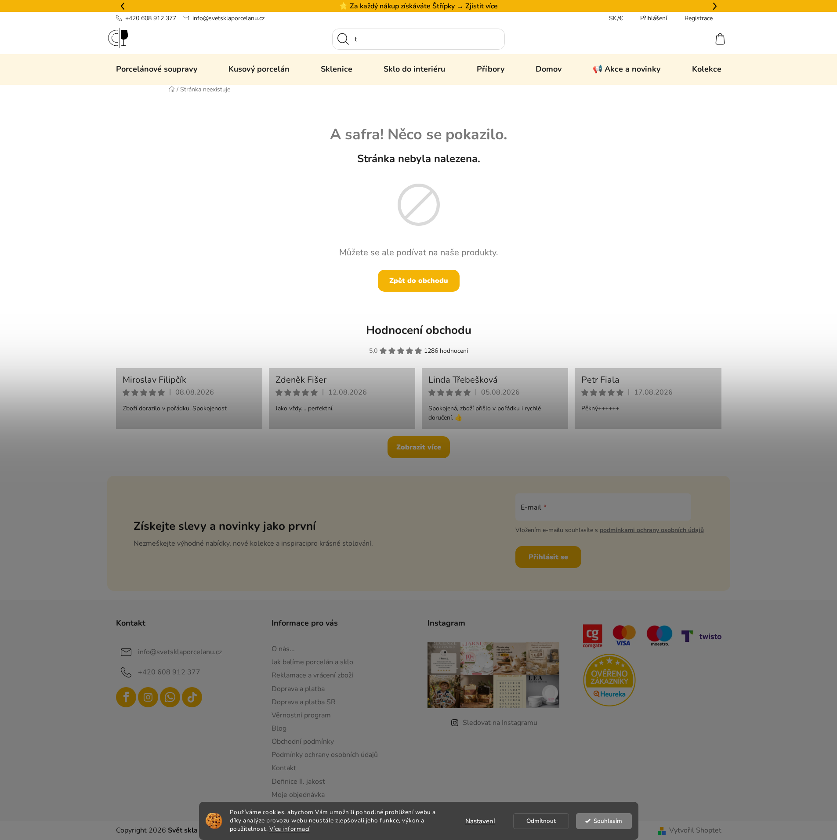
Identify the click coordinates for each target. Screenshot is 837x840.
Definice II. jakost (298, 781)
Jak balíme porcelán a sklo (312, 662)
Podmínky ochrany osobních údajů (325, 755)
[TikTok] (192, 697)
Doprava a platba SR (304, 702)
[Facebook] (126, 697)
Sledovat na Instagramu (500, 723)
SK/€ (616, 18)
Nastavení (480, 821)
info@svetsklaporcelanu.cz (228, 18)
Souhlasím (608, 821)
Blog (279, 728)
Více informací (289, 829)
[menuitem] (156, 69)
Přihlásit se (548, 557)
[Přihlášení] (688, 39)
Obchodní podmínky (303, 741)
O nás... (283, 649)
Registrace (699, 18)
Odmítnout (541, 821)
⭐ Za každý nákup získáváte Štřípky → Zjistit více (418, 6)
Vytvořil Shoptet (695, 830)
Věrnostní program (301, 715)
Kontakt (284, 768)
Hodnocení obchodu (418, 330)
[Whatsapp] (170, 697)
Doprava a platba (298, 689)
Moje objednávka (298, 795)
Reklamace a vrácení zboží (312, 675)
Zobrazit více (418, 447)
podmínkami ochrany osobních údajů (652, 530)
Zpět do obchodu (418, 281)
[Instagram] (148, 697)
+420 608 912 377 (150, 18)
